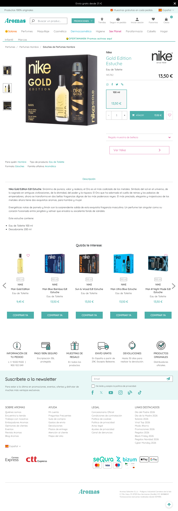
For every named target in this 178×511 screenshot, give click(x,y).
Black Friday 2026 (144, 436)
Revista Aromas (13, 432)
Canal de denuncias (102, 432)
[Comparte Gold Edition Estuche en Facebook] (111, 84)
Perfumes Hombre (29, 46)
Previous (4, 286)
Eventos (9, 429)
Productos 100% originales (18, 10)
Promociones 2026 (145, 429)
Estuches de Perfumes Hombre (59, 46)
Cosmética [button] (60, 31)
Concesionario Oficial (103, 412)
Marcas (22, 39)
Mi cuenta (53, 412)
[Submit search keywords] (33, 21)
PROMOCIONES (81, 21)
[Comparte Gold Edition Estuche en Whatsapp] (106, 84)
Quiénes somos (13, 412)
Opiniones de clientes (16, 425)
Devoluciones (55, 425)
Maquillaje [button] (43, 31)
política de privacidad (125, 386)
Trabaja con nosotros (16, 418)
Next (173, 286)
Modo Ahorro (142, 425)
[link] (11, 31)
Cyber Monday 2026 (145, 442)
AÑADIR (147, 114)
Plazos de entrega (57, 429)
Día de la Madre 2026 (146, 415)
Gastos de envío (56, 422)
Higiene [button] (100, 31)
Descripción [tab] (89, 178)
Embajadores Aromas (16, 422)
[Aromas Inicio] (15, 22)
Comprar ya (20, 315)
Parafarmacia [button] (134, 31)
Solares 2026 (141, 418)
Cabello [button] (151, 31)
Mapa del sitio (55, 436)
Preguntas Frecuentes (59, 415)
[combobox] (48, 21)
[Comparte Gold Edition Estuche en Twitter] (115, 84)
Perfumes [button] (27, 31)
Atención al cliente (58, 432)
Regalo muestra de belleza (123, 137)
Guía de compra (57, 418)
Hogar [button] (164, 31)
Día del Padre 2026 (145, 412)
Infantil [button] (9, 39)
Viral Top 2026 (142, 422)
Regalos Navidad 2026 (147, 439)
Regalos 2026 (142, 432)
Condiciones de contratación (107, 415)
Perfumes (10, 46)
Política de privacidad (103, 422)
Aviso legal (97, 425)
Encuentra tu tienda (15, 415)
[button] (115, 31)
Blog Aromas (12, 436)
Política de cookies (101, 418)
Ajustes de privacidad (103, 429)
